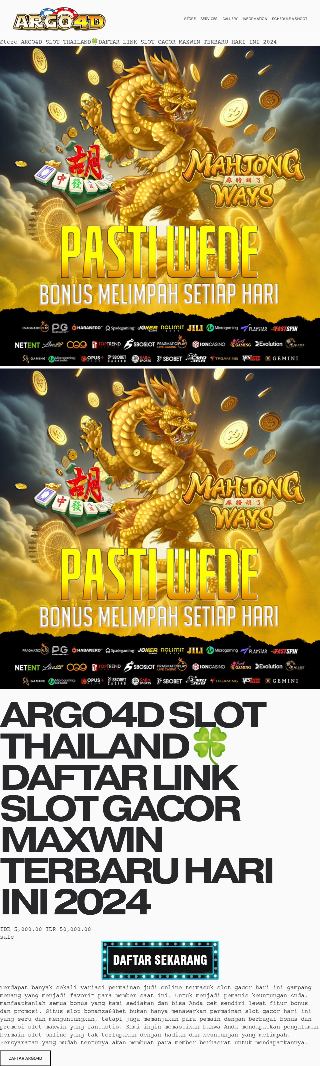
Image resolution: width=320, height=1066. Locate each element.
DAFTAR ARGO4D (25, 1058)
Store (190, 19)
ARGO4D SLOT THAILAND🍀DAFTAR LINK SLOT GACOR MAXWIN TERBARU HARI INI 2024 (149, 42)
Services (209, 19)
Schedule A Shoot (289, 19)
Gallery (230, 19)
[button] (25, 1058)
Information (255, 19)
